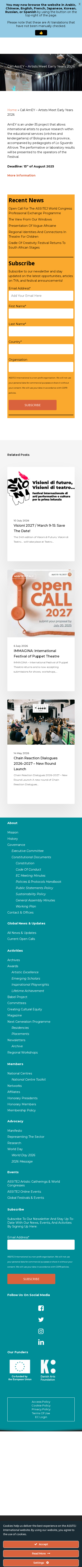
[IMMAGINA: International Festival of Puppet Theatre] (41, 630)
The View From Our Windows (30, 219)
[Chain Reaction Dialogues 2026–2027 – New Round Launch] (41, 752)
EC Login (41, 1417)
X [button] (80, 4)
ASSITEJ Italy (46, 74)
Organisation (18, 360)
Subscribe (15, 1209)
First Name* (17, 306)
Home (12, 110)
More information (21, 175)
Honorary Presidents (22, 1098)
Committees (16, 1003)
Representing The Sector (25, 1137)
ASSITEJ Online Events (24, 1192)
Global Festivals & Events (25, 1198)
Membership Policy (21, 1110)
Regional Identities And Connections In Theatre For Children (37, 234)
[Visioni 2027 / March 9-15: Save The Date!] (41, 514)
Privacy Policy (41, 1409)
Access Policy (41, 1401)
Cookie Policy (41, 1405)
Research (14, 1143)
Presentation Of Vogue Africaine (32, 226)
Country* (15, 342)
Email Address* (19, 288)
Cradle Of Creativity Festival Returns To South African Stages (37, 245)
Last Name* (17, 324)
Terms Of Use (41, 1413)
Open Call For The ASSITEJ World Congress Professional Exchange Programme (40, 211)
